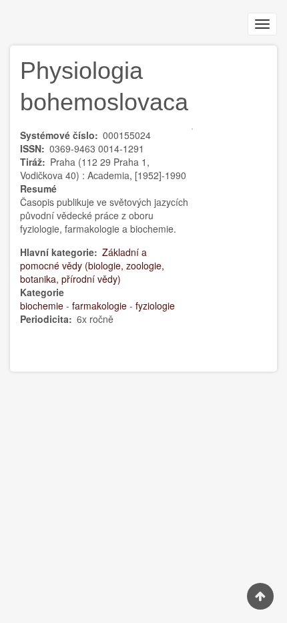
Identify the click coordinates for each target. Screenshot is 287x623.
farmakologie (99, 305)
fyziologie (155, 305)
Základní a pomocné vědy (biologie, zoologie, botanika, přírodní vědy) (92, 265)
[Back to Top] (260, 596)
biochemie (41, 305)
